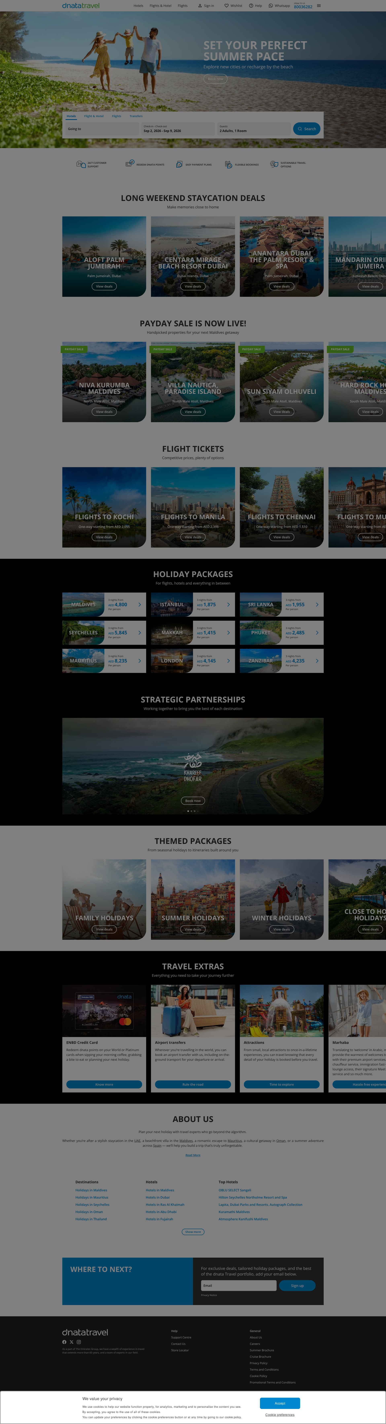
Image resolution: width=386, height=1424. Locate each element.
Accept (280, 1403)
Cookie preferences (280, 1414)
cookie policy (233, 1417)
